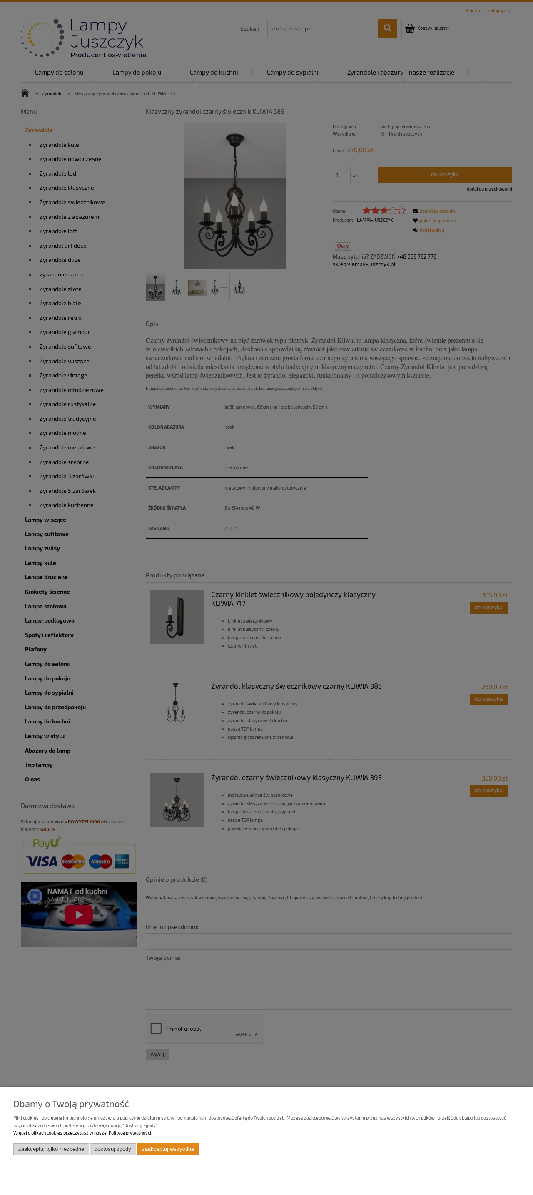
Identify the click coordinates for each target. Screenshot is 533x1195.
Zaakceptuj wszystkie (168, 1149)
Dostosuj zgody (113, 1149)
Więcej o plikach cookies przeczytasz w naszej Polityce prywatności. (82, 1132)
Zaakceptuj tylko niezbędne (51, 1149)
